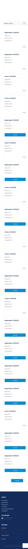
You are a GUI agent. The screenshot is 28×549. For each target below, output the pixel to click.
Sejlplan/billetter (5, 535)
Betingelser (4, 528)
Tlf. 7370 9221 (4, 506)
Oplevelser (4, 539)
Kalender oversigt (8, 23)
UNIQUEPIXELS (21, 546)
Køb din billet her (5, 531)
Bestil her (15, 134)
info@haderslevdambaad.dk (7, 508)
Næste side (17, 480)
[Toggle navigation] (24, 23)
